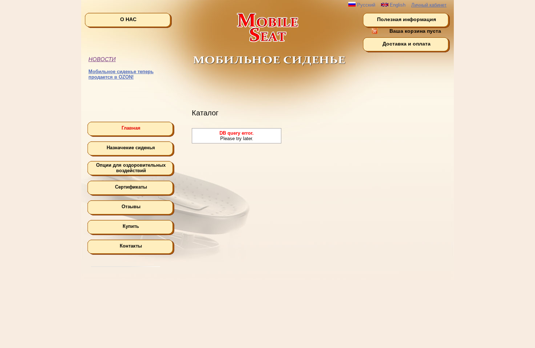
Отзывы (131, 206)
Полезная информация (406, 19)
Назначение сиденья (131, 147)
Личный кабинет (429, 5)
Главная (131, 128)
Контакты (131, 246)
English (396, 5)
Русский (365, 5)
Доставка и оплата (407, 44)
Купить (131, 226)
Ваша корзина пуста (415, 31)
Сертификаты (131, 187)
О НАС (128, 19)
